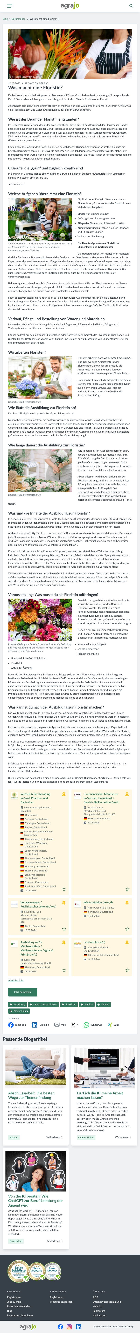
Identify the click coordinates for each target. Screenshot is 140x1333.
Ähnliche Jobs (16, 980)
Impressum (99, 1311)
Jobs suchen (14, 1302)
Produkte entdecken (61, 1302)
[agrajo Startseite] (70, 5)
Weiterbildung (20, 1011)
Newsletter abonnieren (20, 1315)
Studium (88, 1004)
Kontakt (97, 1306)
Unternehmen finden (19, 1306)
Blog (5, 19)
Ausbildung (19, 1004)
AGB (95, 1297)
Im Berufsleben (86, 1137)
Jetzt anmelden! (23, 992)
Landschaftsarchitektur (45, 1004)
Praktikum (71, 1004)
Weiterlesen (53, 1137)
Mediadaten (99, 1315)
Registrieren (14, 1297)
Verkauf (105, 1004)
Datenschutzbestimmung (107, 1302)
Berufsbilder (18, 19)
